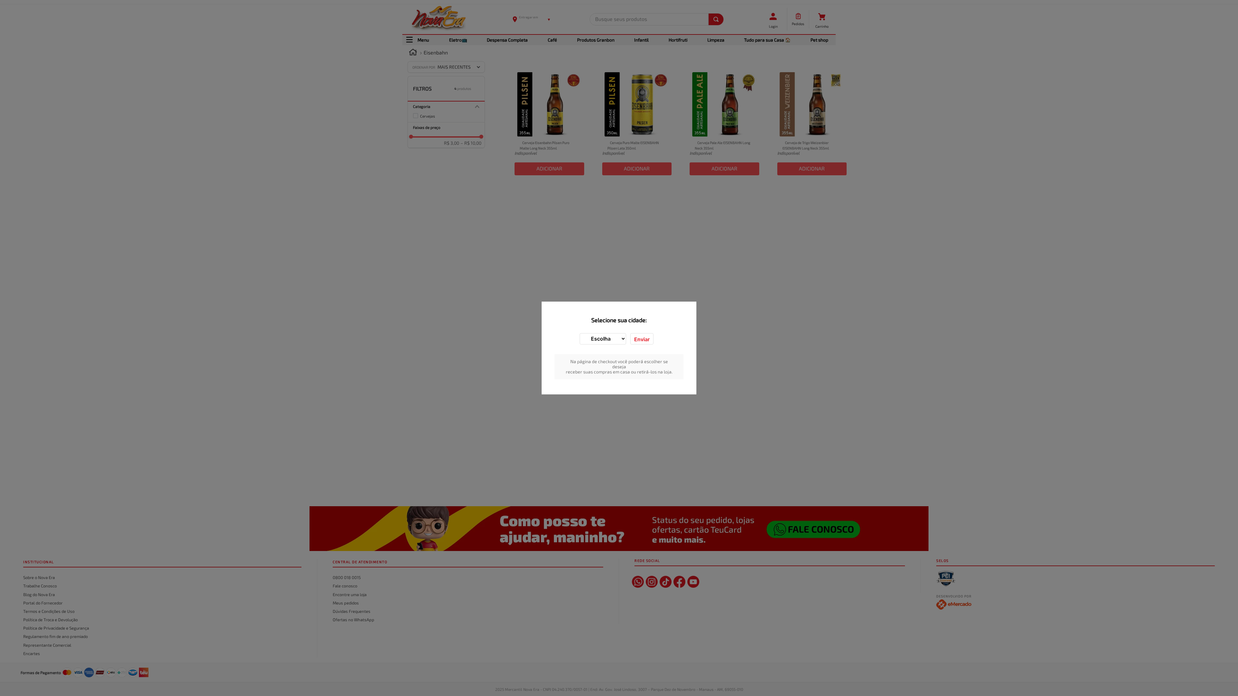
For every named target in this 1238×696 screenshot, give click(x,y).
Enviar (642, 339)
